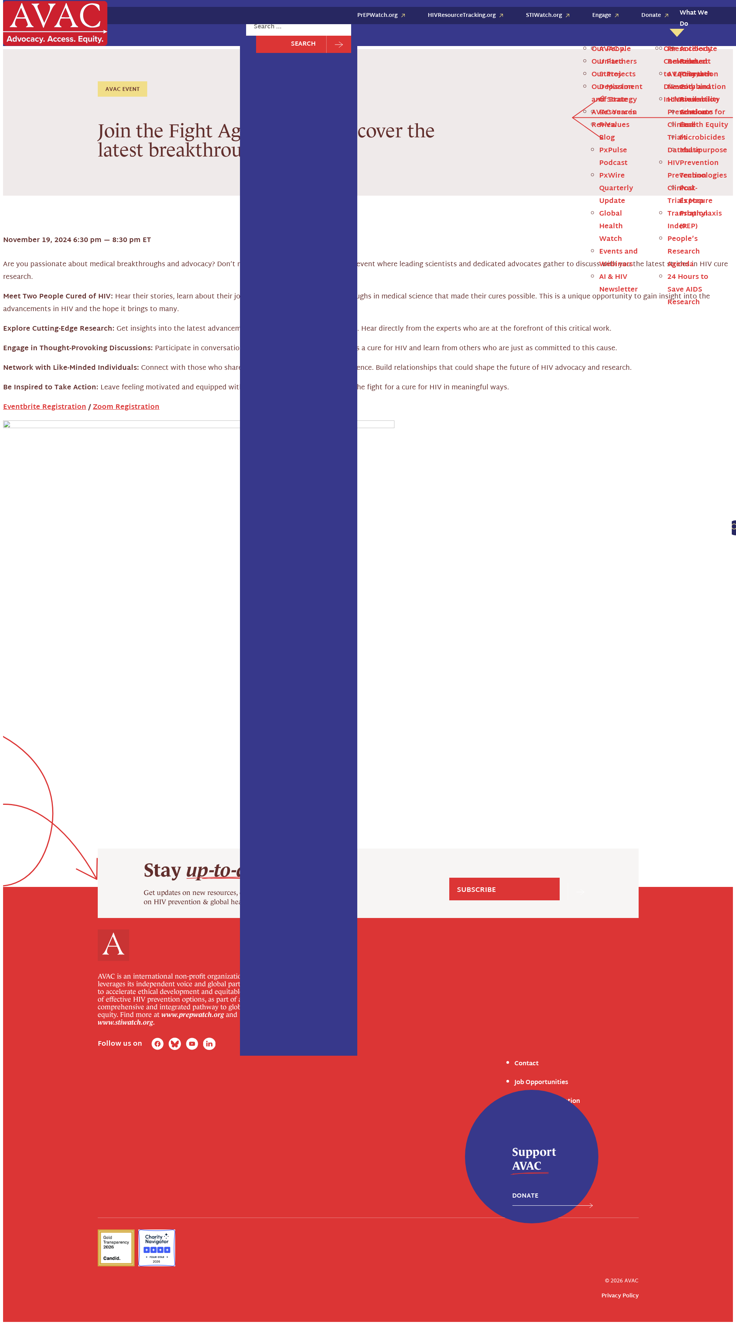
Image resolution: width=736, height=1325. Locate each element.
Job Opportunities (541, 1082)
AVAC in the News (49, 649)
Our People (611, 49)
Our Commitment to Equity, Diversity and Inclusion (688, 74)
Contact (526, 1064)
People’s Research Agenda (684, 252)
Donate (651, 15)
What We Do (694, 19)
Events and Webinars (619, 258)
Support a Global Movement (63, 172)
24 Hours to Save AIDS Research (688, 290)
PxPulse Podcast (614, 157)
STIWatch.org (544, 15)
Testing (34, 384)
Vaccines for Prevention (57, 419)
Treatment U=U (45, 401)
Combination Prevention (58, 259)
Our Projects (613, 74)
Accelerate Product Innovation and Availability (90, 118)
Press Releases (44, 631)
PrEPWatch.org (377, 15)
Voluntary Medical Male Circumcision (76, 437)
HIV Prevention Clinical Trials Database (79, 667)
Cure (30, 294)
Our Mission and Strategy (614, 93)
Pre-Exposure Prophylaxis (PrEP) (69, 366)
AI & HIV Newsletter (618, 283)
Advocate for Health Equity (62, 136)
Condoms (37, 276)
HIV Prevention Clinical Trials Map (687, 182)
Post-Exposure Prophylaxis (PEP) (69, 348)
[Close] (219, 52)
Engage (601, 15)
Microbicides (41, 312)
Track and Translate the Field (65, 190)
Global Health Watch (612, 227)
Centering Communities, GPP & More (76, 154)
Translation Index (688, 220)
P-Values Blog (42, 524)
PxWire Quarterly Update (617, 189)
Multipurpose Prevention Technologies (78, 330)
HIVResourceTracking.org (462, 15)
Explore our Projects (160, 272)
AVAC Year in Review (615, 119)
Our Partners (614, 62)
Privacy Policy (620, 1296)
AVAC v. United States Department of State (85, 488)
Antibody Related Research (61, 241)
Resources (38, 506)
